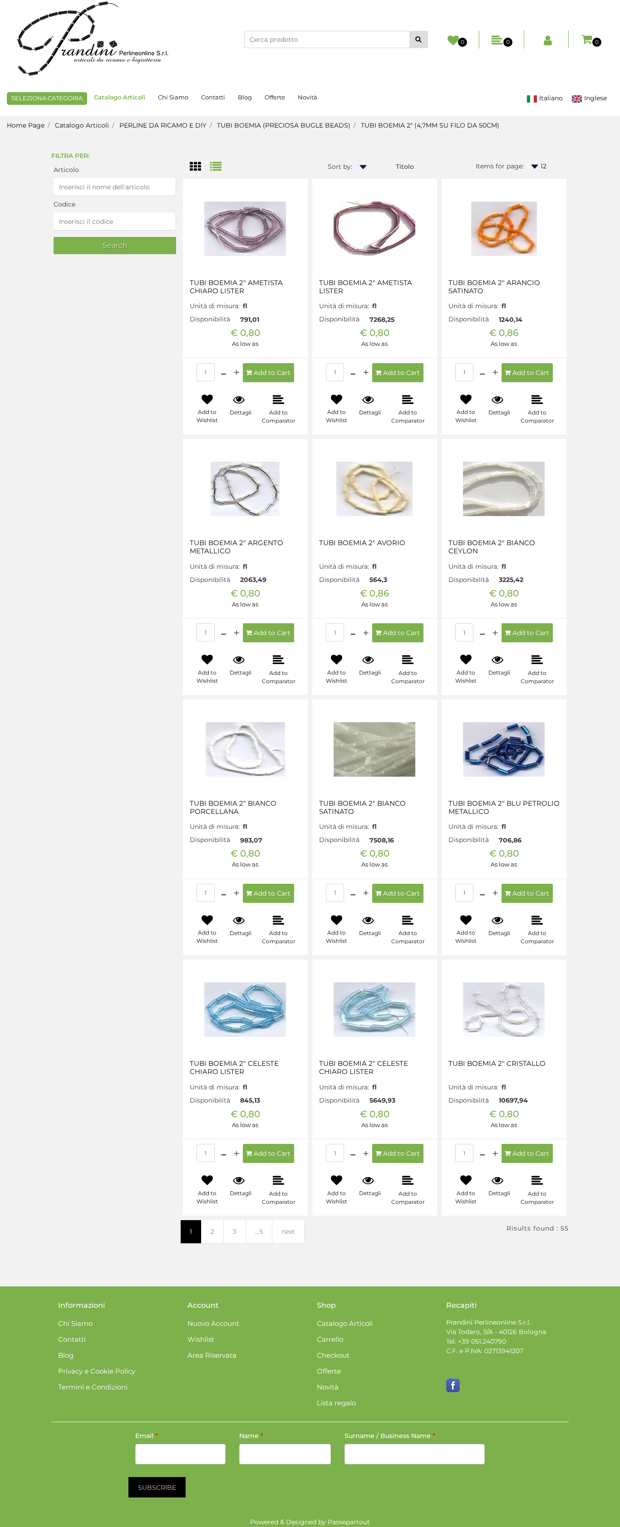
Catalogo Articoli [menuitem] (119, 97)
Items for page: (500, 166)
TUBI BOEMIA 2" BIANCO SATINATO (362, 807)
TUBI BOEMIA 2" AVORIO (362, 543)
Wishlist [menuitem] (200, 1339)
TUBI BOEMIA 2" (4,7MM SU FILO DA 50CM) (430, 125)
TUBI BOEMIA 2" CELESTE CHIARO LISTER (234, 1067)
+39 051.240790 (482, 1341)
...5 (259, 1231)
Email (146, 1436)
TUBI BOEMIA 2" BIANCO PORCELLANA (233, 807)
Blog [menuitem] (245, 97)
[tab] (200, 167)
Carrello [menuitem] (330, 1339)
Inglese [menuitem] (594, 98)
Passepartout (349, 1522)
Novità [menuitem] (307, 97)
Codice (64, 204)
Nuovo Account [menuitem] (213, 1323)
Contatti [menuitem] (213, 97)
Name (251, 1436)
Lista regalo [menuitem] (336, 1403)
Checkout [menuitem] (333, 1355)
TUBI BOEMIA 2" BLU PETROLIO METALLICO (504, 807)
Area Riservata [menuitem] (211, 1355)
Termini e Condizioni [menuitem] (93, 1387)
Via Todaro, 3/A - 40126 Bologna (496, 1332)
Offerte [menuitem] (275, 97)
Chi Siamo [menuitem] (173, 97)
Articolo (66, 170)
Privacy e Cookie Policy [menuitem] (96, 1371)
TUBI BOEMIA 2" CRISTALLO (497, 1063)
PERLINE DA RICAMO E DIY (163, 125)
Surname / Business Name (389, 1436)
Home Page (25, 125)
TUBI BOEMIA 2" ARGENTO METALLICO (236, 547)
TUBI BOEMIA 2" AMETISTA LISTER (365, 287)
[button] (418, 39)
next (288, 1231)
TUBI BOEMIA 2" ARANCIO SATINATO (494, 287)
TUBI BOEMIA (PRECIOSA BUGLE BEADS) (283, 125)
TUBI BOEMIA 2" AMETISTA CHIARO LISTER (236, 287)
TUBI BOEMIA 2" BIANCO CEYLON (491, 547)
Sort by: (340, 167)
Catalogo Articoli (82, 125)
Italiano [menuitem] (550, 98)
